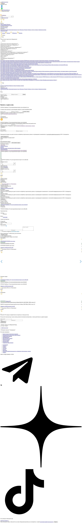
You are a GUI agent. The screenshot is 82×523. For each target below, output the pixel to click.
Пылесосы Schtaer (39, 80)
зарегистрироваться (4, 136)
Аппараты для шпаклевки (15, 70)
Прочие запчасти (77, 76)
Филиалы (22, 29)
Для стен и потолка (14, 67)
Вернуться (2, 144)
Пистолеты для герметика (5, 75)
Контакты (5, 350)
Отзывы (8, 301)
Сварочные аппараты (26, 71)
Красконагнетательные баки (32, 62)
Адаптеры (12, 64)
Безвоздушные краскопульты (38, 61)
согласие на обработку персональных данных (25, 125)
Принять (55, 521)
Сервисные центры (42, 29)
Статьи (10, 25)
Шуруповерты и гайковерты (17, 75)
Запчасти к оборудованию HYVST (53, 76)
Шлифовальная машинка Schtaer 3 (50, 80)
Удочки (42, 64)
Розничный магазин (13, 29)
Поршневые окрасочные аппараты (17, 60)
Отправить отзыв (4, 234)
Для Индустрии (20, 65)
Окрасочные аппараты (14, 61)
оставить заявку (26, 111)
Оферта (4, 352)
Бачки (15, 64)
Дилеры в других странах (32, 29)
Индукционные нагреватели (49, 71)
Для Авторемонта (13, 65)
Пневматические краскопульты (25, 61)
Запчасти (8, 24)
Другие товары (6, 340)
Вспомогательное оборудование (27, 70)
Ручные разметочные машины (16, 63)
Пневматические (27, 67)
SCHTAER (5, 166)
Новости (7, 25)
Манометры (19, 64)
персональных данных (15, 231)
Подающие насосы (48, 61)
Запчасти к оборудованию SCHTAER (23, 76)
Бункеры (38, 73)
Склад (18, 29)
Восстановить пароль (16, 142)
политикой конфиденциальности (10, 113)
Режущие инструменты (64, 73)
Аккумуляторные (20, 68)
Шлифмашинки (6, 337)
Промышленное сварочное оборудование (14, 72)
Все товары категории (5, 60)
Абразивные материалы (15, 73)
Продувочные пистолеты (28, 75)
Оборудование (3, 24)
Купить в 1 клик (4, 178)
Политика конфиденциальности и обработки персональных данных (17, 351)
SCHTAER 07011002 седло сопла (7, 243)
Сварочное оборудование (8, 342)
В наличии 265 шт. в (9, 183)
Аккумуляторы (25, 78)
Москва (3, 3)
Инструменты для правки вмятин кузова (63, 71)
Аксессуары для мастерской (25, 73)
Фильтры (46, 64)
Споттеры (33, 71)
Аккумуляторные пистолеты (16, 78)
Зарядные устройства (27, 72)
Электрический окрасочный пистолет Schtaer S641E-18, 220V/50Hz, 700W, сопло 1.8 (17, 302)
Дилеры (25, 29)
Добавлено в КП (3, 30)
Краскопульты (13, 76)
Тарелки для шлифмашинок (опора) (17, 69)
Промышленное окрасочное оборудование (11, 335)
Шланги (50, 64)
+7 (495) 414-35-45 (4, 2)
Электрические (21, 67)
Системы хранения (28, 74)
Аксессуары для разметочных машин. (30, 63)
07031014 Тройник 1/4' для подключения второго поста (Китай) (13, 282)
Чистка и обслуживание (55, 74)
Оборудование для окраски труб (44, 62)
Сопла (32, 64)
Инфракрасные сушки (45, 73)
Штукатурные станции (7, 338)
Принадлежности (39, 71)
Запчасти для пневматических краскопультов (9, 77)
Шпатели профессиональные (66, 74)
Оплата (6, 27)
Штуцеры (66, 64)
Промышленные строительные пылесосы (15, 74)
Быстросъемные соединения (58, 64)
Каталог (2, 85)
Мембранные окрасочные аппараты (31, 60)
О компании (3, 25)
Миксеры (71, 73)
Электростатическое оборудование (59, 61)
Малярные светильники (55, 73)
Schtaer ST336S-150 (14, 80)
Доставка (2, 27)
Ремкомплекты (28, 64)
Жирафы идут (32, 80)
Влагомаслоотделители (77, 74)
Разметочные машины (7, 336)
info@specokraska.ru (5, 9)
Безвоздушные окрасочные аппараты (10, 334)
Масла (23, 64)
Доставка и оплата (20, 85)
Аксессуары (26, 65)
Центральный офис (4, 29)
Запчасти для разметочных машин (67, 76)
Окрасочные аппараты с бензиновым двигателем (49, 60)
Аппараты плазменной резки (16, 71)
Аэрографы (33, 73)
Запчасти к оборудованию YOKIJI (38, 76)
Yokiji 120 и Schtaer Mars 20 (23, 80)
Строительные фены (36, 74)
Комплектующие (6, 339)
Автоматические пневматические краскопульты (16, 62)
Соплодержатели (37, 64)
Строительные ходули (45, 74)
